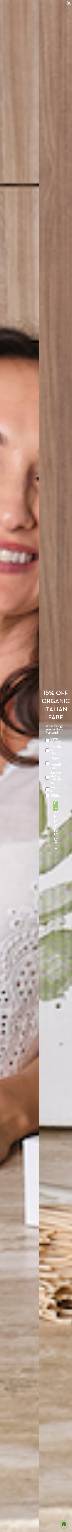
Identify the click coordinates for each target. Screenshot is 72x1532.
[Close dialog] (69, 3)
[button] (64, 1524)
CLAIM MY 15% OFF (56, 806)
